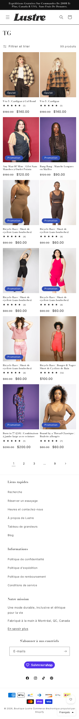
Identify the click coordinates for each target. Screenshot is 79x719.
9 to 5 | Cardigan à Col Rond (19, 101)
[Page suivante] (65, 463)
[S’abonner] (65, 651)
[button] (7, 17)
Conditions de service (22, 585)
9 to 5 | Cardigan (49, 101)
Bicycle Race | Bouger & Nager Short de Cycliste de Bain (58, 367)
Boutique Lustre (23, 708)
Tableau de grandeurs (23, 526)
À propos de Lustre (21, 518)
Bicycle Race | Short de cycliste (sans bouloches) (17, 230)
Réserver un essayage (23, 500)
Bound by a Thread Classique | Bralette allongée (57, 435)
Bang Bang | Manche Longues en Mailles (57, 168)
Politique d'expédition (22, 567)
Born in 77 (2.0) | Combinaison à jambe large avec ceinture (20, 435)
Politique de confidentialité (26, 559)
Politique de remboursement (27, 576)
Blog (11, 535)
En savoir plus (18, 629)
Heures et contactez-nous (25, 509)
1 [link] (13, 463)
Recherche (15, 492)
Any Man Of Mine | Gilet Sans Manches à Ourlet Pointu (20, 168)
